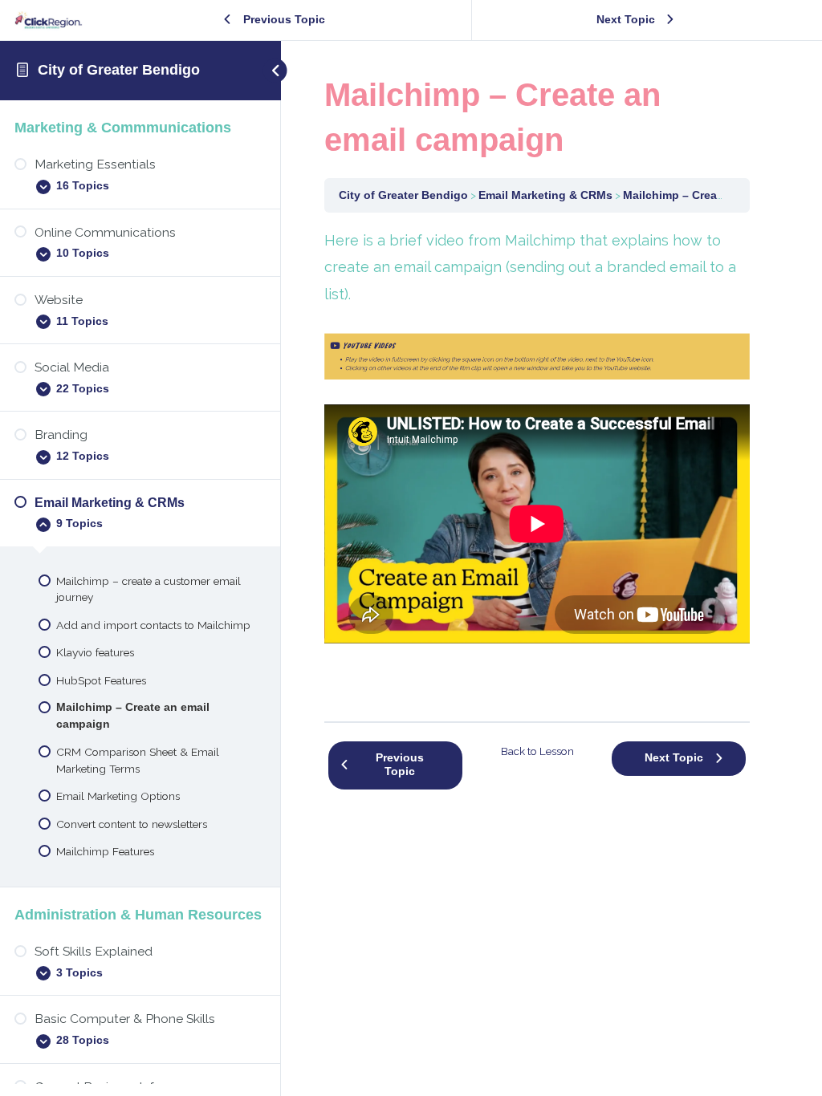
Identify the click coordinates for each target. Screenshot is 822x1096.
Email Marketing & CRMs (545, 195)
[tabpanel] (537, 461)
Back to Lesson (537, 751)
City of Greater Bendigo (119, 70)
